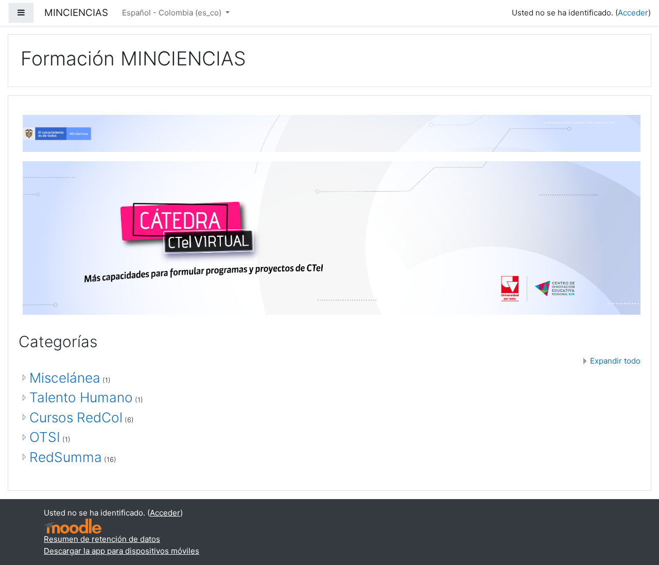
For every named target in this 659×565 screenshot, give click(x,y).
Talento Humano (81, 397)
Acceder (633, 13)
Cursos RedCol (76, 417)
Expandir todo (615, 361)
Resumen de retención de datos (102, 539)
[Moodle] (72, 526)
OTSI (44, 437)
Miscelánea (64, 378)
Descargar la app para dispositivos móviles (121, 551)
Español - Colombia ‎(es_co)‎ (172, 13)
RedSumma (65, 457)
